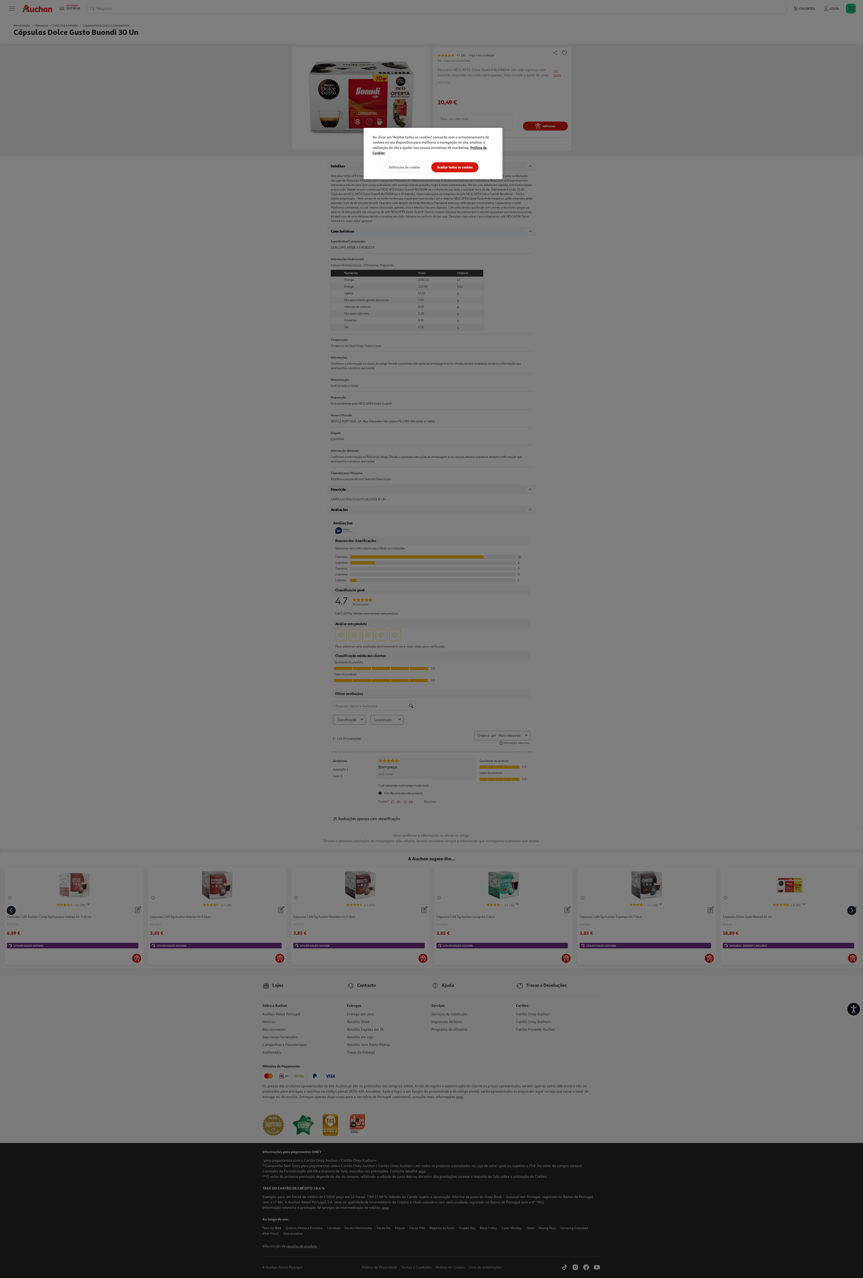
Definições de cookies (404, 167)
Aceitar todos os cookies (455, 167)
